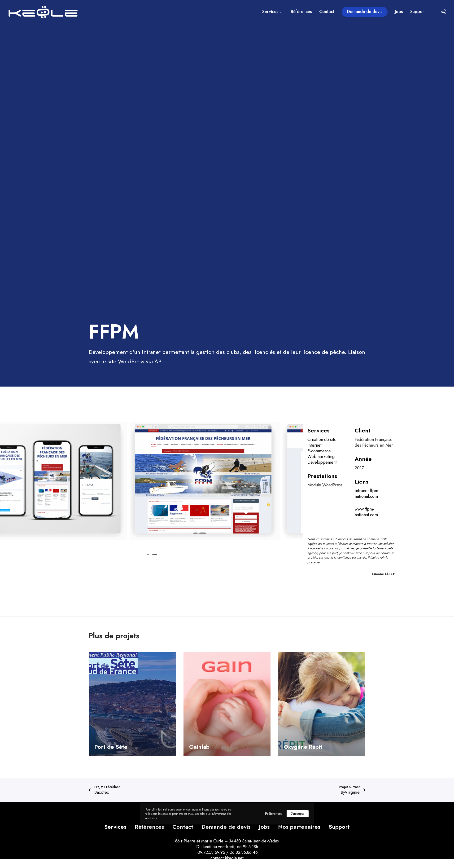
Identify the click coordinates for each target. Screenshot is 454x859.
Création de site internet (321, 442)
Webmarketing (321, 457)
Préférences (273, 813)
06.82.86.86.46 (244, 852)
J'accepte (297, 813)
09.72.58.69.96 (210, 852)
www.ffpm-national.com (366, 512)
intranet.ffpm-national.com (367, 493)
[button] (148, 554)
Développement (322, 462)
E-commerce (319, 451)
